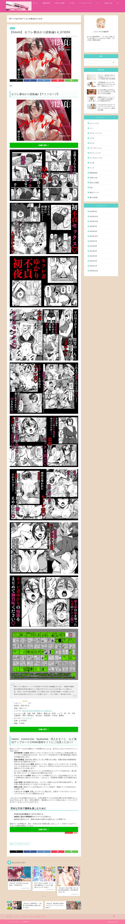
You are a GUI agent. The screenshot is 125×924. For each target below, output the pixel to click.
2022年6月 (93, 231)
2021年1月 (93, 266)
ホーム (35, 3)
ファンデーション (96, 148)
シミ (98, 3)
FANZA (12, 28)
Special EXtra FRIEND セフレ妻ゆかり (37, 711)
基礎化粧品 (46, 3)
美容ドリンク (94, 192)
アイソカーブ (27, 718)
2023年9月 (93, 211)
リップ (92, 168)
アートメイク (94, 123)
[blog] (19, 10)
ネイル (92, 143)
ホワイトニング (95, 153)
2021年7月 (93, 241)
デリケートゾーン (96, 133)
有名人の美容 (60, 3)
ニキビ (92, 138)
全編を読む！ (44, 145)
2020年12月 (94, 271)
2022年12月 (94, 216)
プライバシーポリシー (14, 921)
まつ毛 (72, 3)
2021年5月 (93, 251)
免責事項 (25, 921)
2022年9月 (93, 226)
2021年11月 (94, 236)
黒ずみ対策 (93, 197)
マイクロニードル (85, 3)
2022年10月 (94, 221)
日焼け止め (108, 3)
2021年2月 (93, 261)
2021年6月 (93, 246)
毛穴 (91, 187)
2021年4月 (93, 256)
